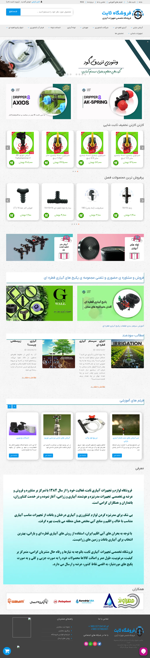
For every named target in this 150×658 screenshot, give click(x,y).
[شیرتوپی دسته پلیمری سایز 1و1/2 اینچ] (57, 143)
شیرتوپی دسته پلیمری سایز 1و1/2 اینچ (58, 157)
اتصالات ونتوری (22, 438)
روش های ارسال (64, 638)
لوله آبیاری (71, 27)
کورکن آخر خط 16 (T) (22, 208)
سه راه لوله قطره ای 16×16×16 (57, 208)
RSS (82, 2)
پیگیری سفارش (64, 631)
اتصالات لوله (55, 27)
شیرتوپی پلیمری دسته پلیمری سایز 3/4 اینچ (92, 157)
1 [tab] (76, 170)
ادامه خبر (117, 455)
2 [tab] (74, 170)
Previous (142, 148)
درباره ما (90, 2)
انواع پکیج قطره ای (15, 27)
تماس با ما (101, 2)
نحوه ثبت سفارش (63, 627)
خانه (140, 2)
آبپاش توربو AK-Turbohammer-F (23, 157)
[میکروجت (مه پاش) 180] (92, 196)
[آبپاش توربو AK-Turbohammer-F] (23, 143)
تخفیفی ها (119, 33)
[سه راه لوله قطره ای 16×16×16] (57, 196)
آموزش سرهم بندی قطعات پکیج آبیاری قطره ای (123, 326)
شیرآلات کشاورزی (101, 27)
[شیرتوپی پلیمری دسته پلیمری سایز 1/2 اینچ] (127, 143)
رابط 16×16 (127, 208)
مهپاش (85, 27)
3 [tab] (72, 170)
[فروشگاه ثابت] (122, 14)
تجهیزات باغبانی (136, 33)
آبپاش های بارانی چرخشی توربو (57, 438)
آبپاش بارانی (138, 27)
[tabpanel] (127, 149)
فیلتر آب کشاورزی (37, 27)
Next (8, 148)
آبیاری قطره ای (120, 27)
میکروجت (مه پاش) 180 (92, 208)
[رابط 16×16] (127, 196)
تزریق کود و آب (91, 438)
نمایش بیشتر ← (98, 386)
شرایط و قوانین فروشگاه (60, 634)
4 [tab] (71, 223)
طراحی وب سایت (134, 645)
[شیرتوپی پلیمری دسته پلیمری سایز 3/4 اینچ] (92, 143)
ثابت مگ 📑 (130, 2)
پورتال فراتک (124, 647)
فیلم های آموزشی (115, 2)
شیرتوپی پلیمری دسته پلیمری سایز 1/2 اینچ (127, 157)
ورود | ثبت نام (12, 2)
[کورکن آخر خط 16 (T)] (23, 196)
